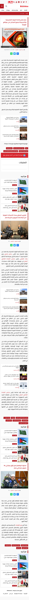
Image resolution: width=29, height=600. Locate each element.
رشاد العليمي (23, 259)
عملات (2, 10)
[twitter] (14, 53)
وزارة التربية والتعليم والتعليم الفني (10, 151)
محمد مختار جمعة (15, 545)
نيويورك (12, 418)
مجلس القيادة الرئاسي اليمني (21, 418)
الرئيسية (27, 13)
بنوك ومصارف (15, 10)
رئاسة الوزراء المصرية (23, 151)
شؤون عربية (22, 13)
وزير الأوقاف (18, 525)
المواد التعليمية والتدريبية (19, 148)
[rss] (14, 2)
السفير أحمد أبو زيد (16, 420)
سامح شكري (8, 254)
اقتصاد (25, 10)
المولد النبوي (24, 548)
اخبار (21, 10)
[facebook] (17, 53)
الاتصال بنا (5, 593)
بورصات (8, 10)
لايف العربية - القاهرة (19, 50)
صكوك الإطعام (24, 545)
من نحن (11, 593)
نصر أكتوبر (18, 548)
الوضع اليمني (24, 420)
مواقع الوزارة (9, 148)
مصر (26, 148)
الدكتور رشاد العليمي (23, 423)
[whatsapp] (11, 53)
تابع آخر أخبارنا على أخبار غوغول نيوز (13, 155)
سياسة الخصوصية (18, 593)
